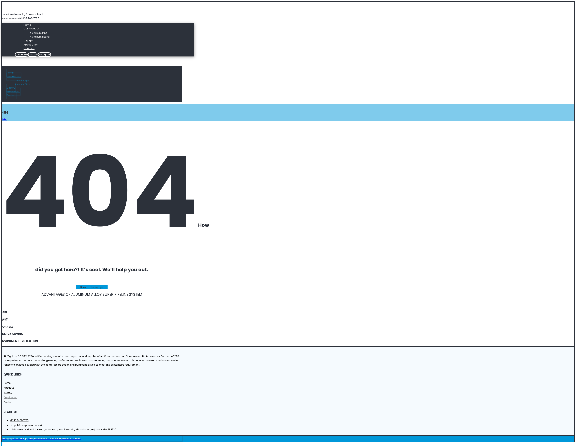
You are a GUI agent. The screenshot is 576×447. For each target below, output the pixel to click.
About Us (9, 387)
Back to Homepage (91, 287)
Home (7, 383)
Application (10, 397)
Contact (9, 402)
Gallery (8, 392)
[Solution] (20, 10)
